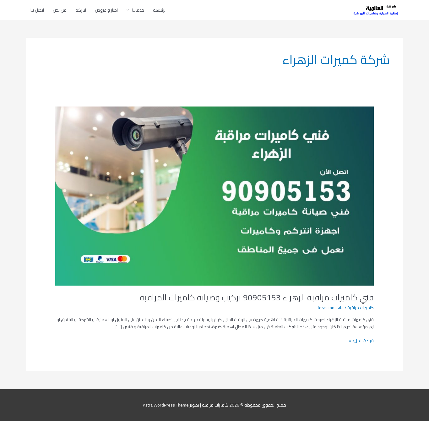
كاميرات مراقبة (360, 307)
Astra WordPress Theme (166, 405)
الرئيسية (159, 10)
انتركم (80, 10)
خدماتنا (138, 10)
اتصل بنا (37, 10)
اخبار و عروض (106, 10)
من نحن (60, 10)
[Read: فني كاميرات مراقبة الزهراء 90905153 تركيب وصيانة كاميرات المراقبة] (214, 195)
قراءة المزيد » (361, 340)
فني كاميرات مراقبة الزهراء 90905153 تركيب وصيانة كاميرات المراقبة (257, 297)
